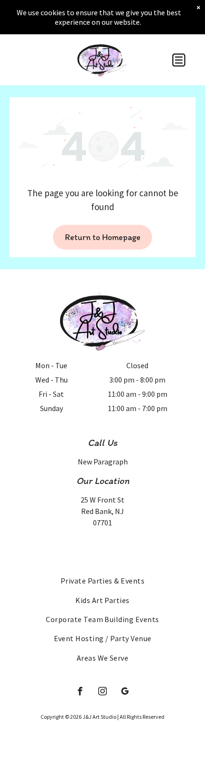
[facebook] (80, 692)
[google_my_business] (125, 692)
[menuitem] (102, 580)
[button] (178, 60)
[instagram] (102, 692)
